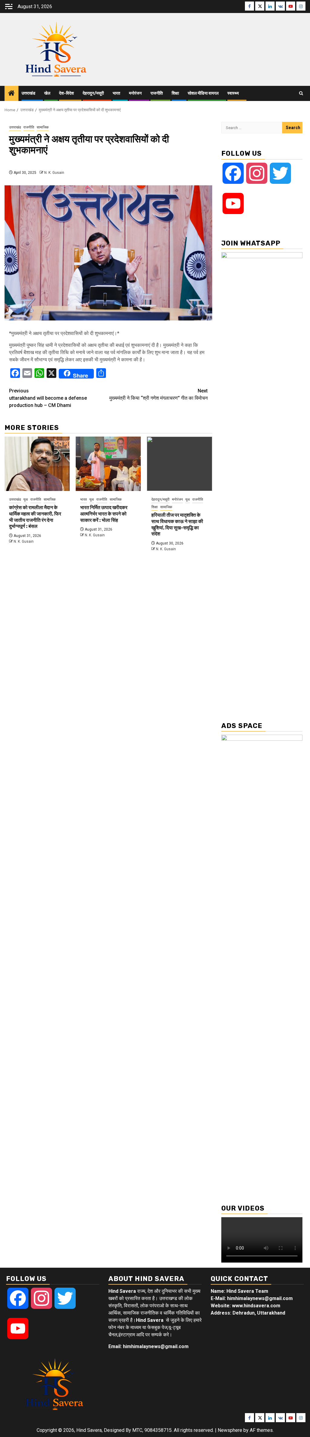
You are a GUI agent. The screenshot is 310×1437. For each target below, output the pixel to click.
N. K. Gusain (54, 173)
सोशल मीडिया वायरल (203, 93)
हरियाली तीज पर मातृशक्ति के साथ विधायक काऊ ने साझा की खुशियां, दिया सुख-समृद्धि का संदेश (177, 524)
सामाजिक (43, 127)
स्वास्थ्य (233, 93)
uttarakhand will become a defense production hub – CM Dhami (48, 398)
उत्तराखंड (28, 93)
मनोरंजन (135, 93)
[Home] (11, 93)
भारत (116, 93)
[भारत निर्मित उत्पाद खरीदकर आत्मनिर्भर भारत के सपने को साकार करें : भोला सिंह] (108, 464)
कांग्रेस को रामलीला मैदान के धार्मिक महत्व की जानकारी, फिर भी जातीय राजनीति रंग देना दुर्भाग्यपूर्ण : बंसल (35, 517)
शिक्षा (175, 93)
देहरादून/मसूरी (93, 93)
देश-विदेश (66, 93)
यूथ (25, 499)
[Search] (301, 93)
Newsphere (230, 1430)
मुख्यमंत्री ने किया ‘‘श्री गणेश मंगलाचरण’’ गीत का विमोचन (158, 394)
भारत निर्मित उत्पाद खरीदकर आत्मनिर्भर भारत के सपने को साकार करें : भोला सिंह (103, 514)
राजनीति (156, 93)
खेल (47, 93)
